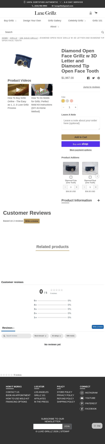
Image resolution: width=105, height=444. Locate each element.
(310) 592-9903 (40, 6)
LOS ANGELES (41, 392)
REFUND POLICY (65, 399)
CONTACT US (12, 392)
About (53, 26)
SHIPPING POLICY (66, 402)
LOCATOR (39, 387)
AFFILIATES (40, 399)
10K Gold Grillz (29, 38)
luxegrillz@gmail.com (63, 6)
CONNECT (85, 387)
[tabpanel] (52, 353)
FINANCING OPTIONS (16, 402)
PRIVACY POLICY (65, 395)
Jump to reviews (91, 87)
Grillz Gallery (54, 20)
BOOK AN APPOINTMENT (18, 395)
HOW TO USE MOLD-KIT (17, 399)
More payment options (81, 150)
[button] (52, 300)
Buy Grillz (9, 20)
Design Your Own (32, 20)
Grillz (13, 38)
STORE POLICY (64, 392)
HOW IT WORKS (14, 387)
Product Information (76, 200)
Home (5, 38)
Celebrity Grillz (76, 20)
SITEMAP (64, 431)
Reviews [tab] (8, 327)
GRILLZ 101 (39, 395)
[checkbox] (70, 336)
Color (63, 97)
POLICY (61, 387)
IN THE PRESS (41, 402)
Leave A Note (68, 114)
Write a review (31, 221)
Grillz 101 (97, 20)
